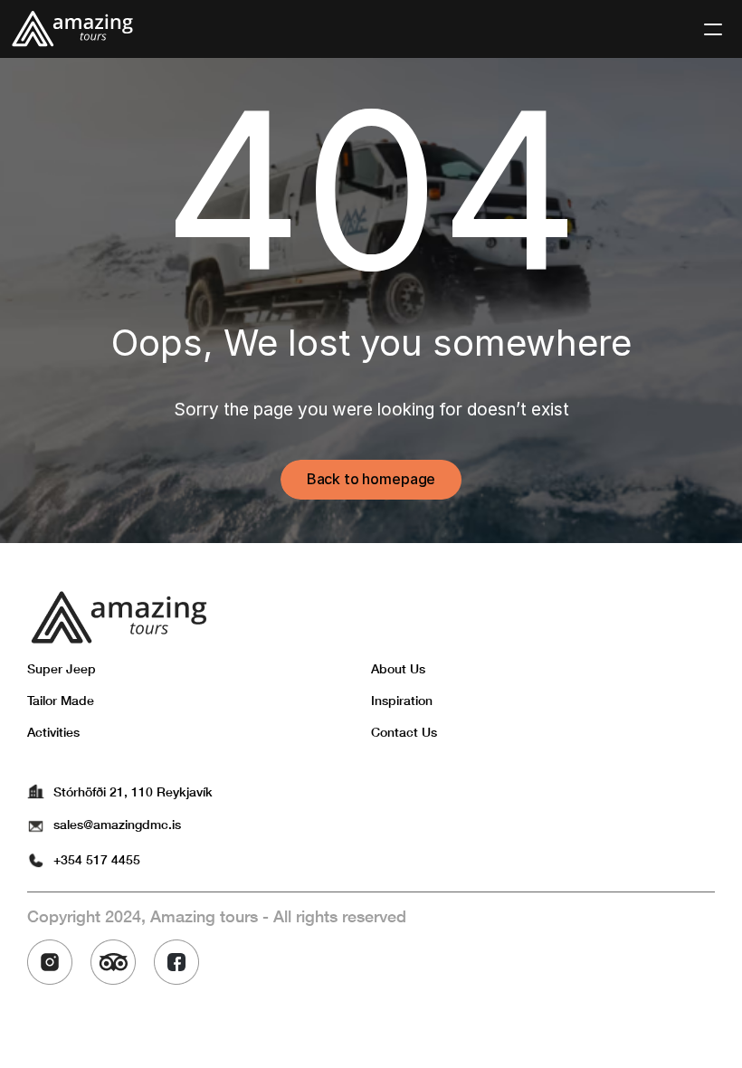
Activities (53, 731)
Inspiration (402, 700)
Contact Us (404, 731)
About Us (398, 668)
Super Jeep (61, 668)
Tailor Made (60, 700)
